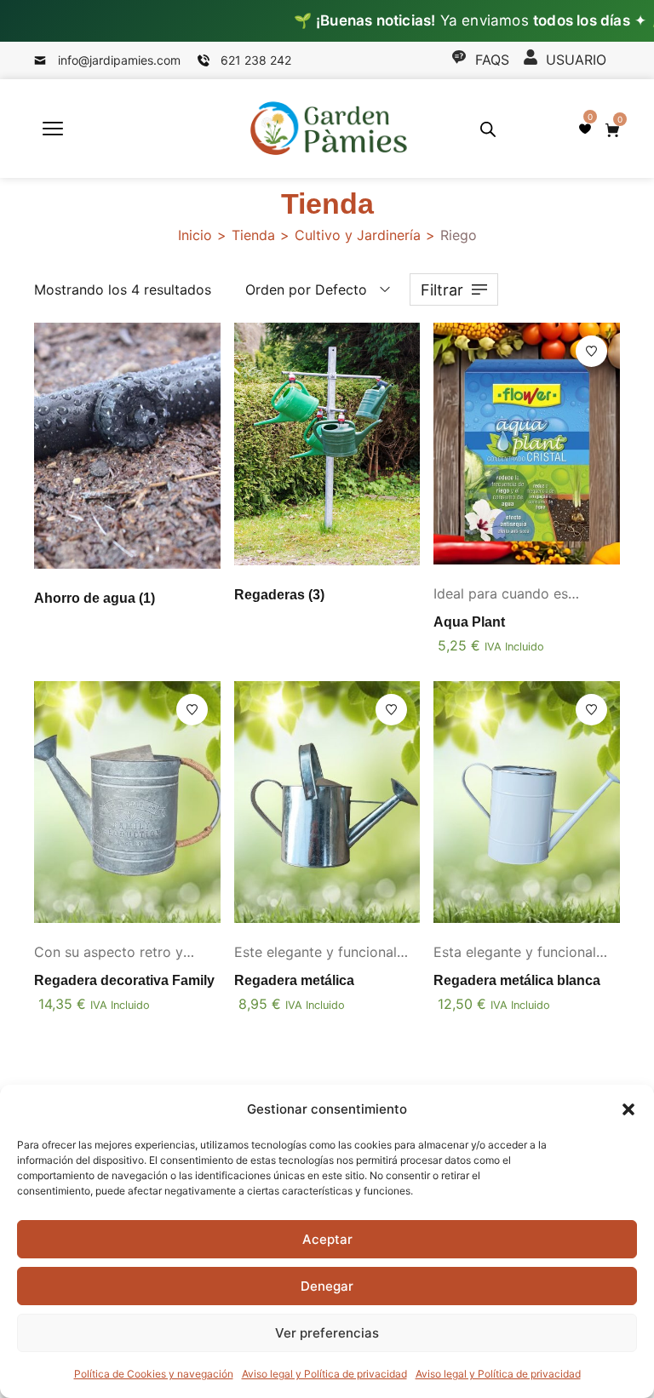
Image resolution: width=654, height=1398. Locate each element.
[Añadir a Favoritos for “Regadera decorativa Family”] (192, 709)
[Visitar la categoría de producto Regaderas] (327, 444)
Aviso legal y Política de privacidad (324, 1373)
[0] (585, 128)
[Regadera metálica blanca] (526, 802)
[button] (628, 1109)
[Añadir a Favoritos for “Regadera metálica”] (391, 709)
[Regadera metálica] (327, 802)
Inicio (195, 235)
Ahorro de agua (94, 598)
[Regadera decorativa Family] (127, 802)
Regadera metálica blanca (516, 980)
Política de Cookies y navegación (153, 1373)
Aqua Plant (469, 622)
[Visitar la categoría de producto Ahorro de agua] (127, 446)
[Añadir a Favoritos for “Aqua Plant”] (591, 351)
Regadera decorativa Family (124, 980)
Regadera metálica (294, 980)
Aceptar (327, 1239)
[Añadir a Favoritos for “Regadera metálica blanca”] (591, 709)
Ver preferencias (327, 1333)
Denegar (327, 1286)
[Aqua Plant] (526, 443)
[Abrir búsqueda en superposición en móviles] (487, 129)
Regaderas (279, 594)
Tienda (253, 235)
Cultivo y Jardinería (358, 235)
